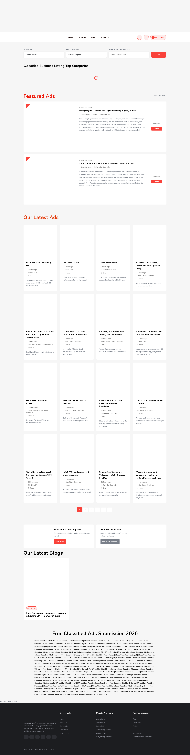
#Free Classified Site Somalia (53, 677)
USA (35, 273)
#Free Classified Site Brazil (66, 652)
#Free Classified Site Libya (88, 649)
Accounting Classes (103, 730)
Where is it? (28, 49)
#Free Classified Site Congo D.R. (78, 669)
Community (149, 78)
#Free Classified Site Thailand (60, 646)
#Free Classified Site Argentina (73, 655)
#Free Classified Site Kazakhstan (102, 644)
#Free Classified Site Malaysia (104, 669)
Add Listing (159, 37)
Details (156, 129)
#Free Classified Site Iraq (76, 666)
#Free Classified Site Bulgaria (67, 688)
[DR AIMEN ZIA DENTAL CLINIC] (40, 379)
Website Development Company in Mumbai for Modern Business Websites (148, 475)
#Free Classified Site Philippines (60, 675)
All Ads (82, 37)
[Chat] (139, 37)
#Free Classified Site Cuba (54, 666)
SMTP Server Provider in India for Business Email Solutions (106, 163)
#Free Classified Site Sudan (52, 669)
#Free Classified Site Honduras (54, 691)
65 (104, 510)
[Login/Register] (146, 37)
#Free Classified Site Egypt (126, 655)
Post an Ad (64, 730)
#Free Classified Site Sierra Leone (113, 660)
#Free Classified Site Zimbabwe (125, 663)
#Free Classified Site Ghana (95, 641)
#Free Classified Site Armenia (95, 694)
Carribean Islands (34, 345)
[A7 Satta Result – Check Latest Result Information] (77, 310)
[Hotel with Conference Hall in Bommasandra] (77, 451)
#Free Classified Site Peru (55, 672)
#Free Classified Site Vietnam (99, 663)
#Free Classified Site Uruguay (78, 677)
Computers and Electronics (142, 737)
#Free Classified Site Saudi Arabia (117, 675)
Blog (93, 37)
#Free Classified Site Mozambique (88, 675)
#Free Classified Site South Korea (100, 655)
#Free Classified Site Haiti (66, 683)
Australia (68, 410)
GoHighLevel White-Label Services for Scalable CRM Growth (39, 475)
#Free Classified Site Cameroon (86, 660)
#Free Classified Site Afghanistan (122, 666)
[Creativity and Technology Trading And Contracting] (113, 310)
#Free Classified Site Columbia (134, 646)
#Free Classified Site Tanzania (128, 658)
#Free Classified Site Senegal (103, 658)
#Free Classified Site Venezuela (108, 646)
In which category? (73, 49)
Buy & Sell (113, 78)
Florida (30, 485)
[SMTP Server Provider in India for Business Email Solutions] (48, 179)
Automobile (76, 78)
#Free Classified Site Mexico (140, 660)
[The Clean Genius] (77, 242)
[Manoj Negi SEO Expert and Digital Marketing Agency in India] (48, 126)
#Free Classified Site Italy (63, 680)
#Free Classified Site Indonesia (127, 672)
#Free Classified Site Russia (85, 680)
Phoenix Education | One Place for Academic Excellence (110, 403)
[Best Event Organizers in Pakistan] (77, 379)
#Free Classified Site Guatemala (48, 663)
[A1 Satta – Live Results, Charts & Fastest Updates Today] (149, 242)
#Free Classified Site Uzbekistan (118, 688)
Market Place (137, 733)
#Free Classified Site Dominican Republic (130, 686)
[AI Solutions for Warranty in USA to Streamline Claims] (149, 310)
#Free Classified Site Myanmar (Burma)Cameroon (61, 694)
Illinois (30, 273)
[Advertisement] (66, 16)
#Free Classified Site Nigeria (112, 649)
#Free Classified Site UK (134, 649)
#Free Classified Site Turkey (119, 641)
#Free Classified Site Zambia (102, 672)
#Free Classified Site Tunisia (80, 691)
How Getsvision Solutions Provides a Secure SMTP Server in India (46, 614)
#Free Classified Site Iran (98, 666)
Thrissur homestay (108, 262)
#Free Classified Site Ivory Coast (70, 641)
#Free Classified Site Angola (78, 672)
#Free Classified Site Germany (128, 677)
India (103, 270)
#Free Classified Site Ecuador (74, 663)
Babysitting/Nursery (103, 737)
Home (70, 37)
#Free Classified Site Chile (102, 686)
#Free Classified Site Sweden (92, 688)
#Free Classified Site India (44, 641)
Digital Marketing (85, 107)
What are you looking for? (119, 49)
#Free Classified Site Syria (53, 644)
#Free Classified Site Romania (142, 652)
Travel (135, 719)
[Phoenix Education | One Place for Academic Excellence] (113, 379)
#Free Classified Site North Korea (122, 683)
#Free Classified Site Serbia (66, 649)
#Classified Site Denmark (80, 658)
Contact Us (64, 726)
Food (134, 730)
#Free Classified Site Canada (103, 677)
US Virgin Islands (143, 410)
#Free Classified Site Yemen (80, 686)
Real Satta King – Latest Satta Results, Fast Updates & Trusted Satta (40, 334)
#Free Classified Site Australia (117, 652)
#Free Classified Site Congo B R (90, 652)
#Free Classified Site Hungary (47, 655)
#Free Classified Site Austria (125, 691)
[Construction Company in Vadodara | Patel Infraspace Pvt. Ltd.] (113, 451)
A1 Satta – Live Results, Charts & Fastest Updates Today (148, 265)
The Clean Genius (71, 262)
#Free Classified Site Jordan (128, 644)
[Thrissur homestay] (113, 242)
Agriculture (40, 78)
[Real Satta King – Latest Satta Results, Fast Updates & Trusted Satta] (40, 310)
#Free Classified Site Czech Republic (92, 683)
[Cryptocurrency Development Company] (149, 379)
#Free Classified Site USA (132, 680)
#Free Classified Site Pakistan (55, 686)
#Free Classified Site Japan (128, 669)
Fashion (135, 726)
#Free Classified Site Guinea (57, 658)
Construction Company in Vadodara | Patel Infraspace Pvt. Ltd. (112, 475)
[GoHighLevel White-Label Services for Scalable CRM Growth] (40, 451)
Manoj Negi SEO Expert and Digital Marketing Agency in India (107, 110)
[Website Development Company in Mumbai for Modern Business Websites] (149, 451)
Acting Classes (101, 733)
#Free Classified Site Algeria (76, 644)
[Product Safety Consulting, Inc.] (40, 242)
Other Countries (111, 270)
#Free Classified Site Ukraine (60, 660)
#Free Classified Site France (109, 680)
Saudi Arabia (105, 342)
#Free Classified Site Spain (84, 646)
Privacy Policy (65, 733)
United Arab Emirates (36, 410)
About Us (105, 37)
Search (157, 55)
